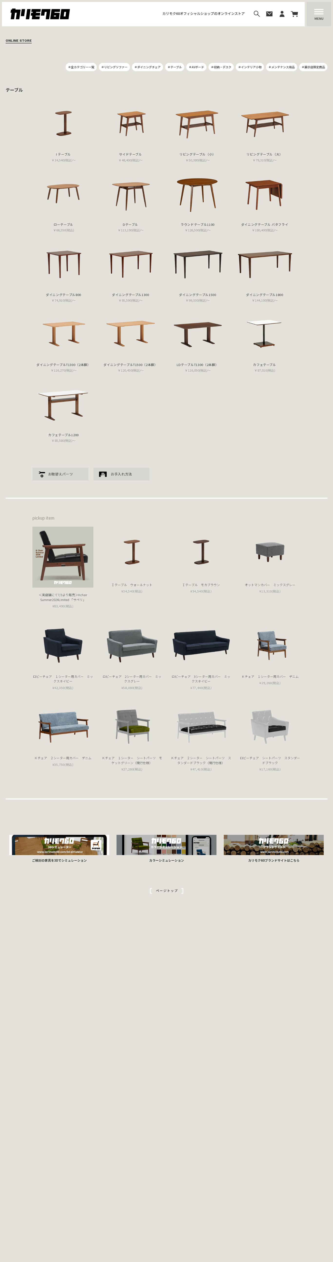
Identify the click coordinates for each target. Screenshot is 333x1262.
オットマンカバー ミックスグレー (270, 584)
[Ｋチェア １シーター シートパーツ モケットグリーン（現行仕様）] (131, 725)
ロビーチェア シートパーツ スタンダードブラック (270, 760)
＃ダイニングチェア (147, 67)
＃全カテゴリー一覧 (81, 67)
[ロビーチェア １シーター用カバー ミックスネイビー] (62, 643)
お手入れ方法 (121, 474)
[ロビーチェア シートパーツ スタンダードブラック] (270, 725)
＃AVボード (196, 67)
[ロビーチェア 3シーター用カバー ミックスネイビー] (201, 643)
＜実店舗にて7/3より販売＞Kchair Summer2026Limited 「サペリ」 (63, 597)
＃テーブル (174, 67)
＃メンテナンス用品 (281, 67)
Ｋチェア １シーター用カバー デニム (270, 676)
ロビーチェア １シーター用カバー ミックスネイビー (63, 679)
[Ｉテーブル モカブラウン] (201, 552)
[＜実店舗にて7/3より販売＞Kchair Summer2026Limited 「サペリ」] (62, 557)
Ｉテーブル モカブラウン (201, 584)
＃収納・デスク (221, 67)
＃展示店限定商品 (313, 67)
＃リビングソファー (114, 67)
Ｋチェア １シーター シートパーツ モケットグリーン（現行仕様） (132, 760)
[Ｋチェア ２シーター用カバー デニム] (62, 725)
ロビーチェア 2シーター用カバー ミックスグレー (132, 679)
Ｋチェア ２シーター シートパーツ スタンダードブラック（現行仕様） (201, 760)
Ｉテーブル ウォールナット (131, 584)
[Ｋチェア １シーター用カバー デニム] (270, 643)
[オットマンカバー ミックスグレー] (270, 552)
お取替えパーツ (60, 474)
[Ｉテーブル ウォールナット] (131, 552)
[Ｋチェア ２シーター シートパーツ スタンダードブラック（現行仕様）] (201, 725)
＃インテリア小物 (250, 67)
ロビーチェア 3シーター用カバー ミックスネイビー (201, 679)
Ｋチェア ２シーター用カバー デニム (62, 758)
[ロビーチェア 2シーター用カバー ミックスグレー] (131, 643)
